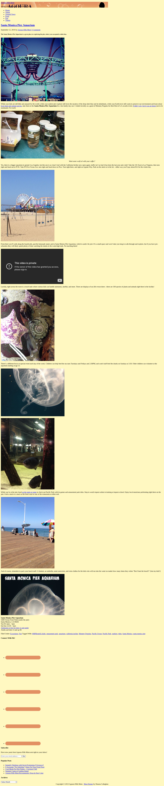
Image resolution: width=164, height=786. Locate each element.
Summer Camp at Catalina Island (17, 771)
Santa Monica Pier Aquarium (18, 25)
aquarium (62, 634)
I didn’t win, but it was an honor (144, 106)
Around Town (10, 14)
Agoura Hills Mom (7, 3)
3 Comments (35, 30)
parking (114, 634)
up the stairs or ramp (29, 492)
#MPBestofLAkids (39, 634)
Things (7, 20)
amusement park (52, 634)
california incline (72, 634)
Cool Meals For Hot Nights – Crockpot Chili (21, 769)
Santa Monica (127, 634)
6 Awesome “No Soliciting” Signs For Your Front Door (24, 767)
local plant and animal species (11, 106)
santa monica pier (139, 634)
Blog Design (88, 784)
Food (7, 16)
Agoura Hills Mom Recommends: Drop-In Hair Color (24, 773)
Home (7, 10)
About (7, 12)
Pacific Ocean (97, 634)
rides (120, 634)
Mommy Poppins (85, 634)
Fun (6, 18)
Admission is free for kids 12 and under (15, 628)
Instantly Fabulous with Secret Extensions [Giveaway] (24, 765)
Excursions (14, 634)
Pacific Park (107, 634)
